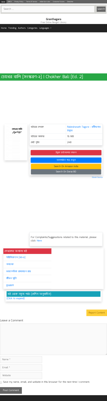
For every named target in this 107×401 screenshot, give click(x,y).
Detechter (70, 2)
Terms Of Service (31, 2)
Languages (44, 28)
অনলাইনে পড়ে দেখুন (66, 160)
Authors (22, 28)
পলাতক (10, 264)
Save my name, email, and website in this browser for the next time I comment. (46, 382)
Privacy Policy (18, 2)
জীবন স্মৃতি (11, 278)
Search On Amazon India (66, 166)
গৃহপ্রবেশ (10, 285)
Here (39, 241)
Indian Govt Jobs (45, 2)
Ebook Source (97, 177)
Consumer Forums (58, 2)
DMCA (10, 2)
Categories (32, 28)
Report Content (97, 313)
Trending (12, 28)
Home (3, 2)
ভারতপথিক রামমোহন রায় (18, 271)
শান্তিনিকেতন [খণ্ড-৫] (15, 257)
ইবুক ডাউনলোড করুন (66, 152)
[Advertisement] (53, 52)
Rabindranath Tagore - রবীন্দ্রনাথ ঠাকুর (83, 129)
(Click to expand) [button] (16, 298)
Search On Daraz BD (66, 171)
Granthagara (53, 19)
